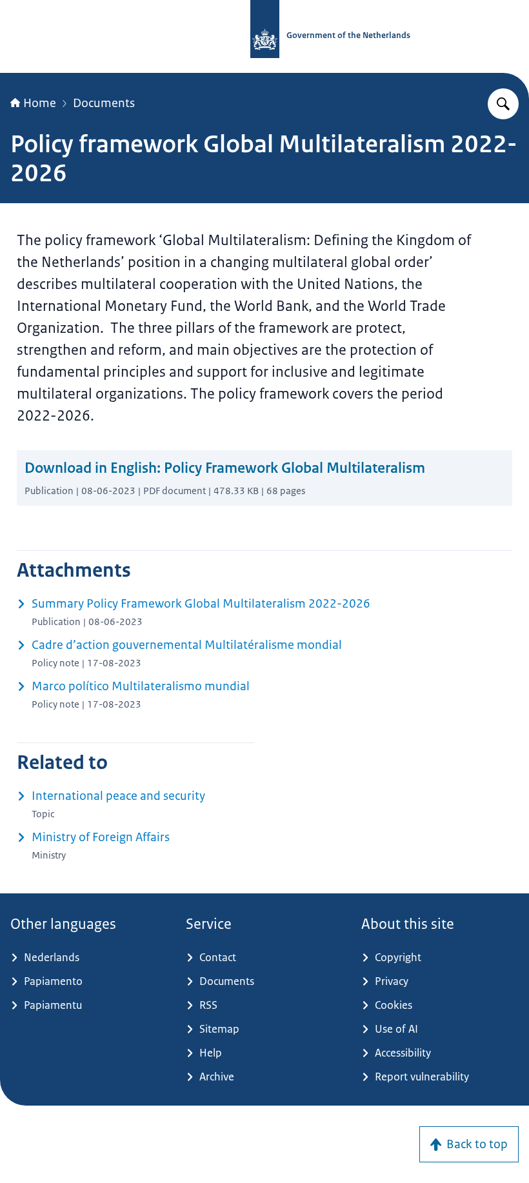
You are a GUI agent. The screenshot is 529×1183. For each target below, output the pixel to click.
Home (39, 103)
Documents (104, 103)
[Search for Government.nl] (503, 103)
